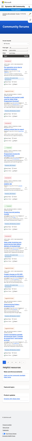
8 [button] (20, 104)
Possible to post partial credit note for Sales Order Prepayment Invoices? (14, 99)
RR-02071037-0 (16, 104)
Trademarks (6, 430)
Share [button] (10, 84)
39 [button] (17, 217)
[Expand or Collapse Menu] (2, 6)
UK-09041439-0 (16, 158)
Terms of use (6, 427)
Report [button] (15, 84)
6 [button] (20, 158)
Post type (5, 47)
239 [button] (21, 279)
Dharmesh (15, 309)
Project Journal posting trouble (12, 213)
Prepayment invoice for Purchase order (12, 155)
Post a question (16, 10)
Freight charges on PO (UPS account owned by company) (14, 275)
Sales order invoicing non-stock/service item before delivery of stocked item (13, 244)
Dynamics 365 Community (15, 6)
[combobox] (16, 43)
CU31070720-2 (16, 249)
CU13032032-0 (16, 279)
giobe (14, 217)
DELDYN (20, 185)
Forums (18, 14)
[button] (29, 7)
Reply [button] (9, 82)
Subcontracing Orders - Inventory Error (12, 305)
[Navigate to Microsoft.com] (6, 2)
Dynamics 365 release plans (12, 399)
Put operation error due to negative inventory (13, 68)
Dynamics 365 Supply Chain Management (11, 78)
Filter (4, 53)
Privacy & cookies (7, 425)
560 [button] (6, 187)
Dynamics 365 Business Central (12, 110)
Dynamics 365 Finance (10, 165)
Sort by (5, 50)
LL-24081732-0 (16, 343)
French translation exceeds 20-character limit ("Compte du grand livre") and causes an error (13, 337)
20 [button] (10, 72)
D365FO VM (8, 184)
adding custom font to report (14, 129)
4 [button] (20, 343)
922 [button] (6, 132)
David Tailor (21, 131)
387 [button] (19, 309)
